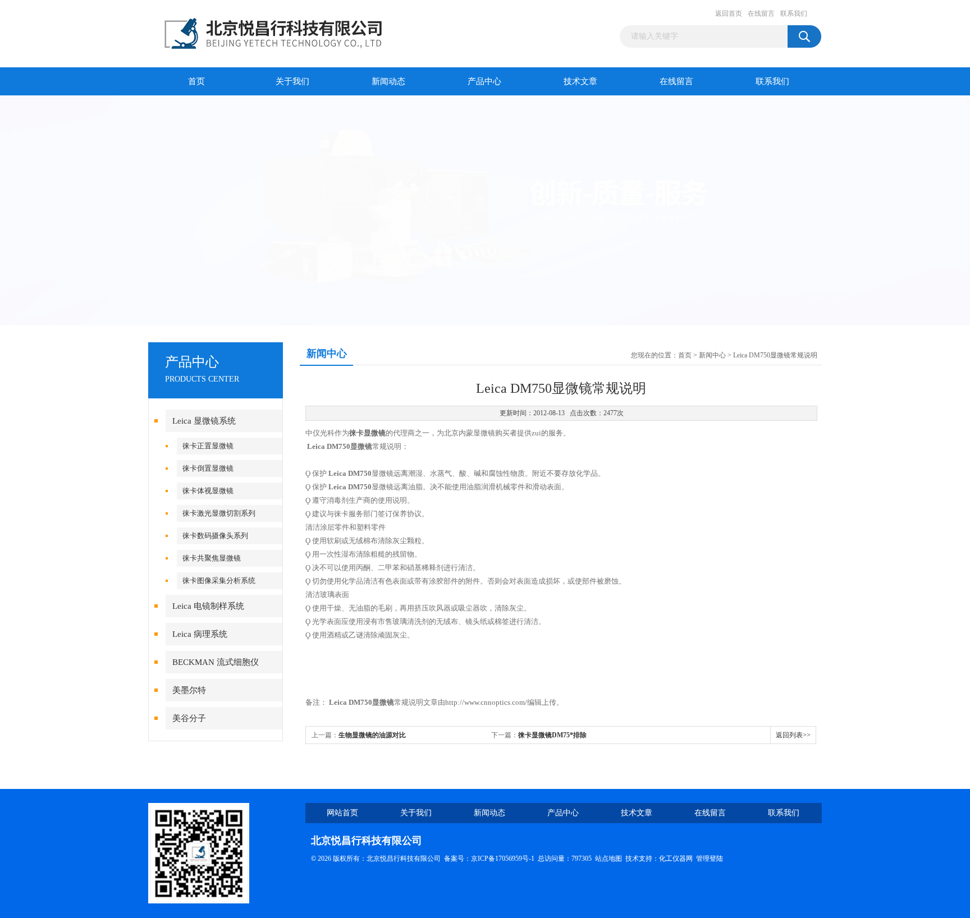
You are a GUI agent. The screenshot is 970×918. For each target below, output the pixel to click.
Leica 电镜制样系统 (208, 606)
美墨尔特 (189, 690)
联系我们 (793, 13)
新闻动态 (388, 81)
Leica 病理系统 (199, 634)
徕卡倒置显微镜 (208, 468)
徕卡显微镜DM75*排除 (552, 735)
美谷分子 (189, 718)
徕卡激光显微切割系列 (218, 513)
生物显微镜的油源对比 (372, 735)
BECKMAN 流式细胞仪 (215, 662)
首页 (196, 81)
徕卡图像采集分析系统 (218, 580)
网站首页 (342, 813)
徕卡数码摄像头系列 (215, 535)
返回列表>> (793, 735)
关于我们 (292, 81)
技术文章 (580, 81)
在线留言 (761, 13)
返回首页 (728, 13)
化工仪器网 (676, 858)
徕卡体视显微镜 (208, 490)
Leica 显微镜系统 (204, 420)
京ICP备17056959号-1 (502, 858)
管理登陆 (709, 858)
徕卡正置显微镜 (208, 446)
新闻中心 (712, 355)
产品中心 (484, 81)
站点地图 (608, 858)
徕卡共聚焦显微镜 (211, 558)
